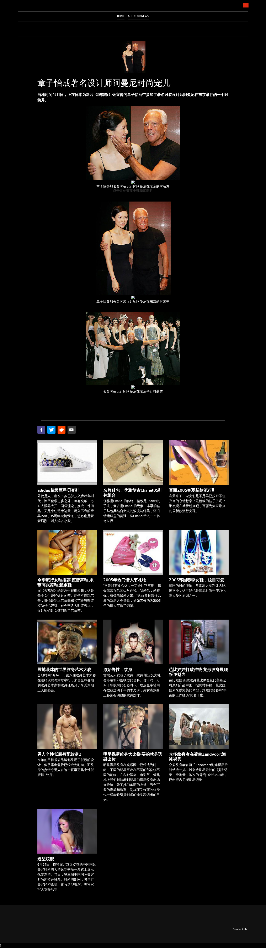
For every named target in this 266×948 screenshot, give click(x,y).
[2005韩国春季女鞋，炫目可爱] (199, 552)
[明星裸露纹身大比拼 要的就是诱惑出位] (133, 726)
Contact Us (240, 929)
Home (120, 16)
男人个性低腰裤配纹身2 (59, 753)
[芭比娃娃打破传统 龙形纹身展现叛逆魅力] (199, 642)
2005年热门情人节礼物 (124, 579)
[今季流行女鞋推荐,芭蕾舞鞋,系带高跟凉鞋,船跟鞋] (67, 552)
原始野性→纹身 (117, 669)
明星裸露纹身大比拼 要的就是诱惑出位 (132, 756)
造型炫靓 (45, 858)
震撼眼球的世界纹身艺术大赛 (64, 669)
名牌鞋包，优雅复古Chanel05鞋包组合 (132, 493)
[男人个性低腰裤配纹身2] (67, 726)
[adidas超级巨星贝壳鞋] (67, 462)
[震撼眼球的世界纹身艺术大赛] (67, 642)
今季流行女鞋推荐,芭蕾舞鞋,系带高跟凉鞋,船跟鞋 (65, 582)
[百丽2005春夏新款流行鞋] (199, 462)
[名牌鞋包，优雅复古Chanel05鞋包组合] (133, 462)
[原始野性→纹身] (133, 642)
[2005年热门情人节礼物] (133, 552)
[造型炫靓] (67, 831)
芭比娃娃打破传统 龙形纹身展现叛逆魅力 (198, 672)
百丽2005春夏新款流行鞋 (192, 490)
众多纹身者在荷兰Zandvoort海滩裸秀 (197, 756)
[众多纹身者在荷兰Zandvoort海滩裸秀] (199, 726)
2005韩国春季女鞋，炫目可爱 (196, 579)
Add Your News (138, 16)
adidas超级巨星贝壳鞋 (58, 490)
